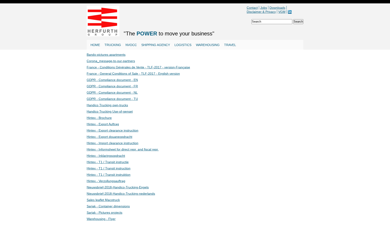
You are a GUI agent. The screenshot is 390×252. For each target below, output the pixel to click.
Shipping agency (155, 45)
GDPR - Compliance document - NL (112, 92)
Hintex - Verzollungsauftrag (106, 181)
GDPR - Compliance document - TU (112, 99)
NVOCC (131, 45)
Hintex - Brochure (99, 118)
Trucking (112, 45)
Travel (230, 45)
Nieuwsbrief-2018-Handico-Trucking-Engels (118, 187)
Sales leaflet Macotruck (103, 200)
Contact (252, 7)
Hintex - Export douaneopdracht (109, 137)
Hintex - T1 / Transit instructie (108, 162)
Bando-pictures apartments (106, 54)
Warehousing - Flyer (101, 219)
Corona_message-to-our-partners (111, 61)
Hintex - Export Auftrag (103, 124)
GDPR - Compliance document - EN (112, 80)
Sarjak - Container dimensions (108, 206)
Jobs (263, 7)
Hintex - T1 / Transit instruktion (108, 174)
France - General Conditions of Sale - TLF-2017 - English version (133, 73)
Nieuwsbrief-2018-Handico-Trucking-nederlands (121, 193)
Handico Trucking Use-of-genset (110, 111)
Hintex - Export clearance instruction (112, 130)
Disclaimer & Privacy (261, 12)
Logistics (182, 45)
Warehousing (208, 45)
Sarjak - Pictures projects (104, 212)
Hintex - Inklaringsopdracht (106, 155)
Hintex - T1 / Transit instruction (108, 168)
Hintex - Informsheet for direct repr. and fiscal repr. (123, 149)
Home (95, 45)
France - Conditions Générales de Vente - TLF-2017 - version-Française (138, 67)
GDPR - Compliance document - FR (112, 86)
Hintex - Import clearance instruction (112, 143)
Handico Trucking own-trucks (107, 105)
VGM (282, 12)
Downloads (277, 7)
